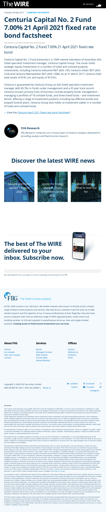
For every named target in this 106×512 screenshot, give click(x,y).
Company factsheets (38, 12)
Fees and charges (12, 355)
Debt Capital (41, 355)
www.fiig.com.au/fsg (58, 471)
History (7, 349)
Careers (7, 357)
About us (47, 387)
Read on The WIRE (19, 201)
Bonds (39, 349)
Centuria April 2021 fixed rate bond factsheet (43, 112)
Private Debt (41, 357)
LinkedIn (73, 383)
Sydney (71, 349)
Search (99, 3)
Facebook (89, 383)
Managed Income (44, 352)
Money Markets (43, 360)
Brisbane (72, 355)
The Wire (17, 4)
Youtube (90, 387)
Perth (70, 357)
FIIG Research (30, 128)
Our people (9, 352)
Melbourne (73, 352)
